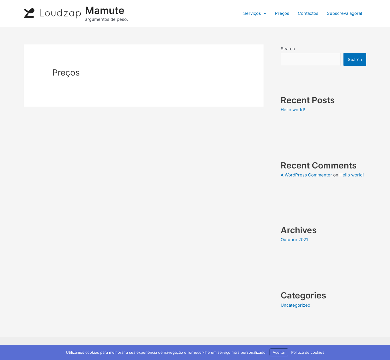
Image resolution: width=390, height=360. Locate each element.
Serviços (252, 13)
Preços (282, 13)
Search (288, 48)
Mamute (104, 10)
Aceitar (279, 352)
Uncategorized (295, 305)
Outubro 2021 (294, 239)
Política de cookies (307, 352)
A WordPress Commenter (306, 175)
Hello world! (293, 109)
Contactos (308, 13)
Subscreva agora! (344, 13)
